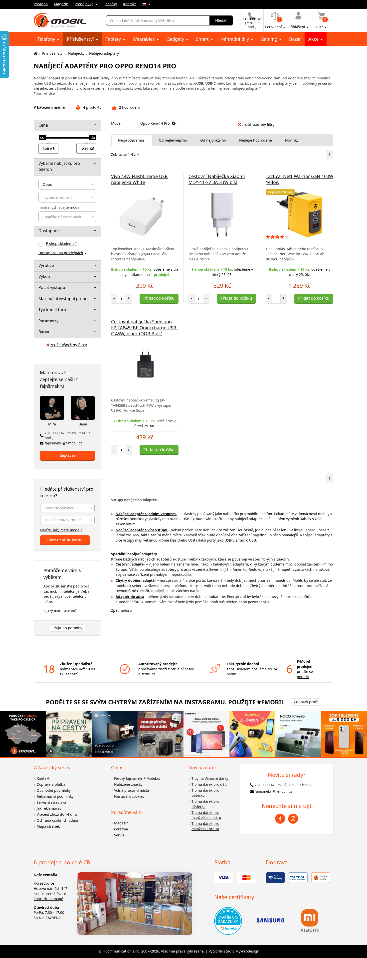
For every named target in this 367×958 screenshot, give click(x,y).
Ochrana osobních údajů (57, 820)
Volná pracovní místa (131, 790)
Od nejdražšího (213, 140)
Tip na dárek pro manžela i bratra (205, 826)
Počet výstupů (51, 287)
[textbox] (67, 197)
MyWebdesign (247, 951)
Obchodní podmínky (54, 790)
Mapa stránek (48, 826)
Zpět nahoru (121, 610)
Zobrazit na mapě (48, 898)
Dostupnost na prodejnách (60, 252)
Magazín (61, 3)
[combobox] (67, 184)
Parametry (48, 321)
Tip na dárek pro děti (209, 784)
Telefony (46, 39)
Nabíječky (76, 53)
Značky (111, 3)
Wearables (144, 39)
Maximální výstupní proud (63, 298)
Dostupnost (49, 230)
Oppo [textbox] (47, 184)
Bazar (295, 39)
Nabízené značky (128, 784)
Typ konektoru (52, 309)
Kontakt (129, 3)
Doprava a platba (51, 784)
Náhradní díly (235, 39)
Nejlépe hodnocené (255, 140)
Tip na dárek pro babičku (205, 793)
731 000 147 (67, 435)
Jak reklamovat (49, 808)
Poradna (41, 3)
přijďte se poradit (305, 674)
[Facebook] (280, 819)
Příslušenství (81, 39)
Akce (314, 39)
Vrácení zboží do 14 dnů (57, 814)
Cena (43, 125)
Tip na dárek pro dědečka (205, 804)
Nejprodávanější (132, 140)
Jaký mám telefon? (61, 610)
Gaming (270, 39)
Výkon (44, 276)
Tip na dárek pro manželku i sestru (206, 815)
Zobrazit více (44, 93)
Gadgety (176, 39)
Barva (43, 332)
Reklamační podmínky (55, 796)
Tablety (114, 39)
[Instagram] (293, 819)
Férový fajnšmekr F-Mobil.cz (137, 778)
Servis (119, 835)
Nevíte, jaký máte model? (61, 530)
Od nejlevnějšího (173, 140)
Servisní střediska (51, 802)
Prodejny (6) (84, 3)
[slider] (42, 137)
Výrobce (46, 265)
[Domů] (34, 53)
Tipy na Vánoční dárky (209, 778)
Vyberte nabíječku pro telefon (59, 166)
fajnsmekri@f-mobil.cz (63, 443)
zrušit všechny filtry (68, 345)
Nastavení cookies (129, 796)
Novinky (291, 140)
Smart (203, 39)
